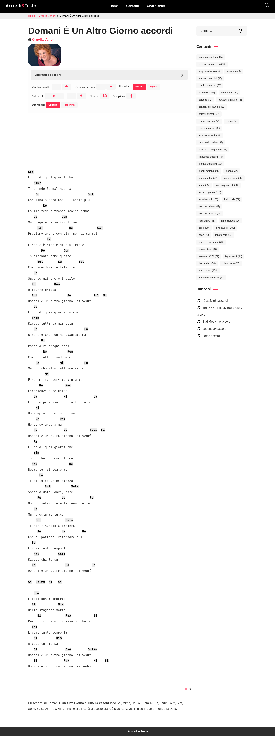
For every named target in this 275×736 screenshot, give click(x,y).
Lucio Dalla (232, 199)
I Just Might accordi (215, 300)
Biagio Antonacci (210, 85)
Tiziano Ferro (230, 263)
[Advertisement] (109, 139)
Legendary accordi (214, 328)
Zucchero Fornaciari (211, 277)
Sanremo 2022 (209, 256)
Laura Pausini (233, 178)
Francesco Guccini (211, 156)
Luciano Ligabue (210, 192)
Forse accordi (211, 335)
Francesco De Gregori (213, 149)
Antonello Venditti (210, 78)
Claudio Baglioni (209, 121)
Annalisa (234, 71)
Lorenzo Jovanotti (227, 185)
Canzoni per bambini (212, 106)
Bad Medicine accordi (216, 321)
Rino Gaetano (208, 249)
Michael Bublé (209, 206)
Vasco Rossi (208, 270)
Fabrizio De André (211, 142)
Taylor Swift (233, 256)
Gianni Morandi (209, 170)
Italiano (139, 86)
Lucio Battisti (208, 199)
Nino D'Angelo (230, 220)
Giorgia (232, 170)
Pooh (204, 235)
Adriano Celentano (211, 57)
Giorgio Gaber (208, 178)
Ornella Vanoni (44, 39)
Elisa (231, 121)
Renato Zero (223, 235)
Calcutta (205, 99)
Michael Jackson (210, 213)
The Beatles (207, 263)
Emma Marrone (209, 128)
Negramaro (207, 220)
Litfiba (204, 185)
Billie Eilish (207, 92)
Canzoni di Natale (230, 99)
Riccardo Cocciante (211, 242)
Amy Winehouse (209, 71)
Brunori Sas (229, 92)
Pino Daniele (225, 227)
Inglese (153, 86)
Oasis (204, 227)
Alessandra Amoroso (212, 64)
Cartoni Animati (209, 114)
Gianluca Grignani (210, 163)
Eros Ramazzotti (209, 135)
